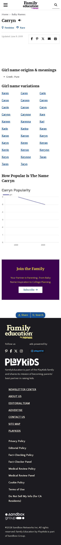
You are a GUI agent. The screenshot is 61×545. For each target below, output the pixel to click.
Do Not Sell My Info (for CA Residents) (25, 498)
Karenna (26, 121)
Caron (5, 100)
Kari (42, 121)
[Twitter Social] (15, 351)
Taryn (24, 164)
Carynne (26, 114)
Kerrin (5, 150)
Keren (24, 142)
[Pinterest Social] (6, 351)
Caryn (43, 107)
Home (5, 14)
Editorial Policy (17, 448)
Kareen (6, 121)
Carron (25, 107)
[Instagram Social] (21, 351)
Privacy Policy (17, 441)
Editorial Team (19, 403)
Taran (43, 157)
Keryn (5, 157)
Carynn (6, 114)
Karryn (44, 135)
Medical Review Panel (22, 475)
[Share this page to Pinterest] (37, 39)
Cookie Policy (17, 482)
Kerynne (26, 157)
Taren (5, 164)
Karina (24, 128)
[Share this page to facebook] (32, 39)
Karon (5, 135)
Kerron (25, 150)
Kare (42, 114)
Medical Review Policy (22, 468)
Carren (44, 100)
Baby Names (18, 14)
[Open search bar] (55, 5)
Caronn (25, 100)
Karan (43, 128)
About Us (15, 396)
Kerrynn (44, 150)
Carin (43, 93)
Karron (25, 135)
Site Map (14, 424)
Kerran (44, 142)
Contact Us (17, 417)
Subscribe (29, 289)
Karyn (5, 142)
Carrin (5, 107)
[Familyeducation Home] (19, 331)
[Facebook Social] (11, 351)
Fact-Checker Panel (20, 461)
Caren (24, 93)
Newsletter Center (22, 389)
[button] (19, 20)
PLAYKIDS (15, 430)
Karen (5, 93)
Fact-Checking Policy (21, 455)
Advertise (15, 410)
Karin (5, 128)
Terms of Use (17, 489)
